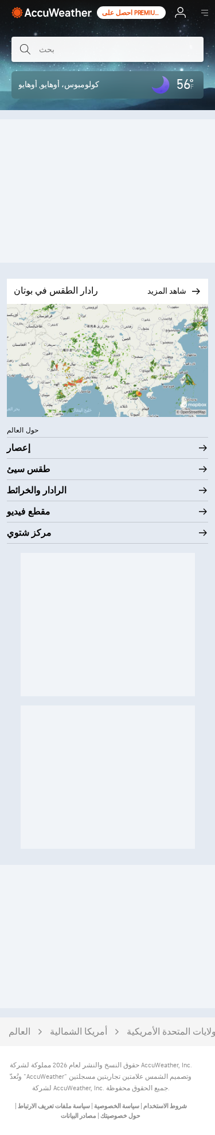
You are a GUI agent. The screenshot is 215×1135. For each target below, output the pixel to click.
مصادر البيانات (78, 1116)
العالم (19, 1032)
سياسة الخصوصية (116, 1106)
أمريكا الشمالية (78, 1032)
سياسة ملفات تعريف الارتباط (53, 1106)
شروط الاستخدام (164, 1106)
